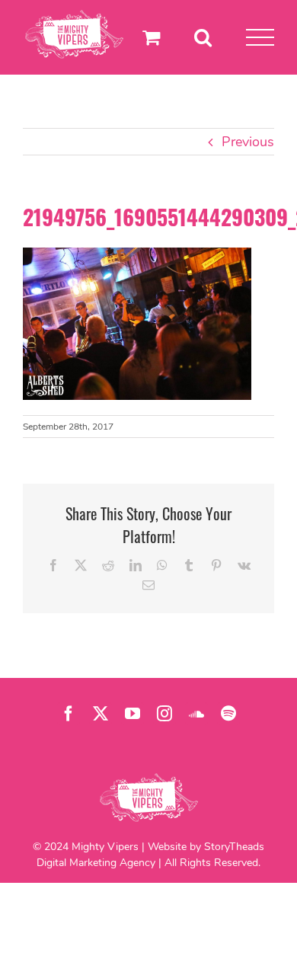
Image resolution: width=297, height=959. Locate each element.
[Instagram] (164, 713)
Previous (248, 142)
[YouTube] (132, 713)
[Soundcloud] (196, 713)
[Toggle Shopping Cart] (151, 36)
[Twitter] (100, 713)
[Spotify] (228, 713)
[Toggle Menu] (260, 37)
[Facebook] (68, 713)
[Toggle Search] (203, 36)
